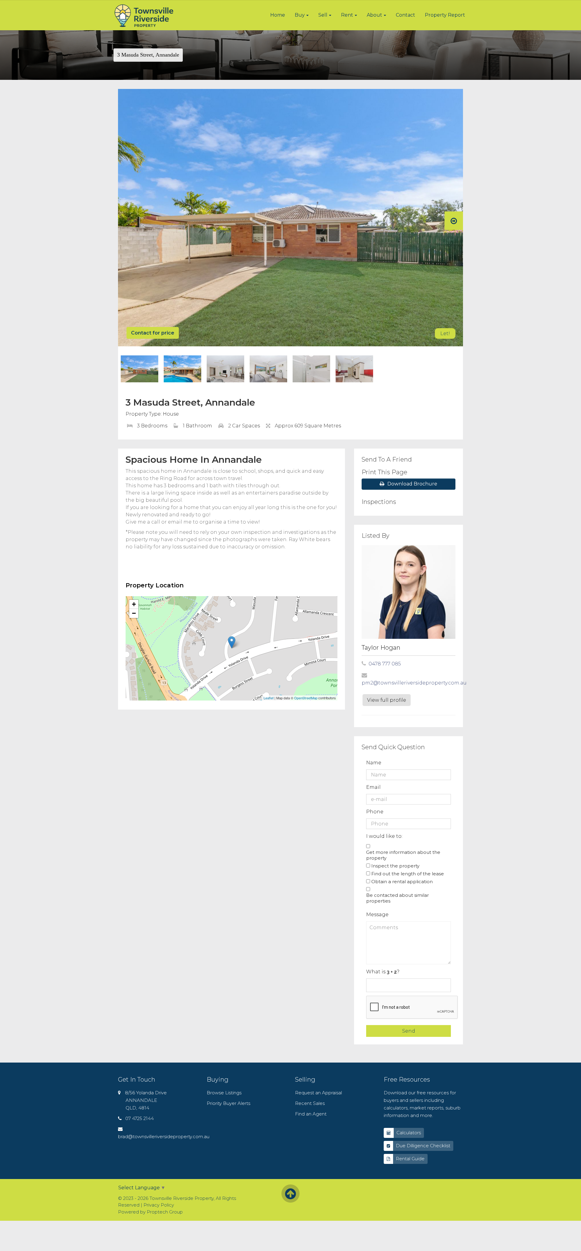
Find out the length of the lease (407, 874)
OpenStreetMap (305, 697)
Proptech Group (165, 1212)
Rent (347, 15)
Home (277, 15)
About (374, 15)
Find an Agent (311, 1114)
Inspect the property (395, 866)
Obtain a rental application (402, 881)
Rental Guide (410, 1158)
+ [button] (134, 604)
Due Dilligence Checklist (423, 1145)
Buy (300, 15)
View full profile (386, 700)
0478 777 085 (385, 664)
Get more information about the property (403, 855)
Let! (445, 333)
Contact (405, 15)
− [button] (134, 613)
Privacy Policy (158, 1205)
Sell (322, 15)
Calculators (408, 1132)
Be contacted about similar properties (397, 898)
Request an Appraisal (318, 1093)
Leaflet (269, 697)
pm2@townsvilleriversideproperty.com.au (414, 683)
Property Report (445, 15)
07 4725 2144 (139, 1118)
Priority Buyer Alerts (228, 1103)
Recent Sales (310, 1103)
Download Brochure (412, 484)
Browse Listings (224, 1093)
